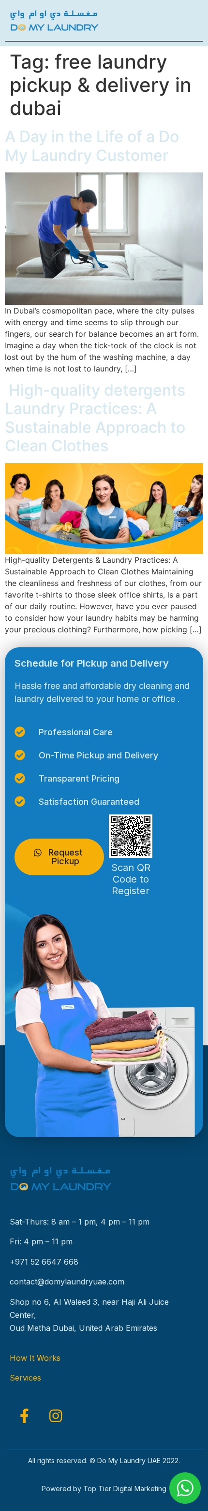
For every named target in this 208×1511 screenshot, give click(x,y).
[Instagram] (55, 1415)
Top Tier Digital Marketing (124, 1488)
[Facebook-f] (24, 1415)
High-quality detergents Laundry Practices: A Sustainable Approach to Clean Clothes (95, 418)
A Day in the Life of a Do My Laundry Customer (92, 145)
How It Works (35, 1358)
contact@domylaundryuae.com (67, 1281)
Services (25, 1378)
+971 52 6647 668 (44, 1262)
